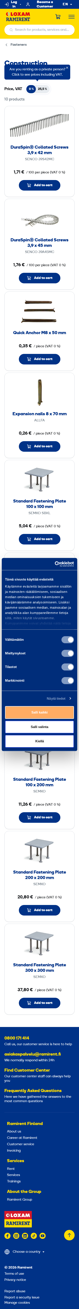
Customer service (20, 1144)
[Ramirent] (18, 17)
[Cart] (58, 17)
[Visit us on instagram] (16, 1236)
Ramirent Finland (25, 1124)
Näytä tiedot (56, 698)
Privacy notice (15, 1280)
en (65, 4)
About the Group (24, 1192)
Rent (11, 1169)
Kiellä (39, 741)
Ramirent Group (19, 1200)
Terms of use (14, 1274)
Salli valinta (39, 727)
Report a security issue (22, 1297)
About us (14, 1131)
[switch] (67, 653)
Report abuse (14, 1291)
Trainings (14, 1181)
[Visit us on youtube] (43, 1236)
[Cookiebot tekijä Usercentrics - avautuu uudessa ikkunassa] (56, 564)
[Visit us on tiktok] (34, 1236)
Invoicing (14, 1150)
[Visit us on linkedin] (25, 1236)
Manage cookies (17, 1303)
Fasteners (19, 45)
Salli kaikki (39, 712)
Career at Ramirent (22, 1138)
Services (15, 1161)
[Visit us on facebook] (7, 1236)
